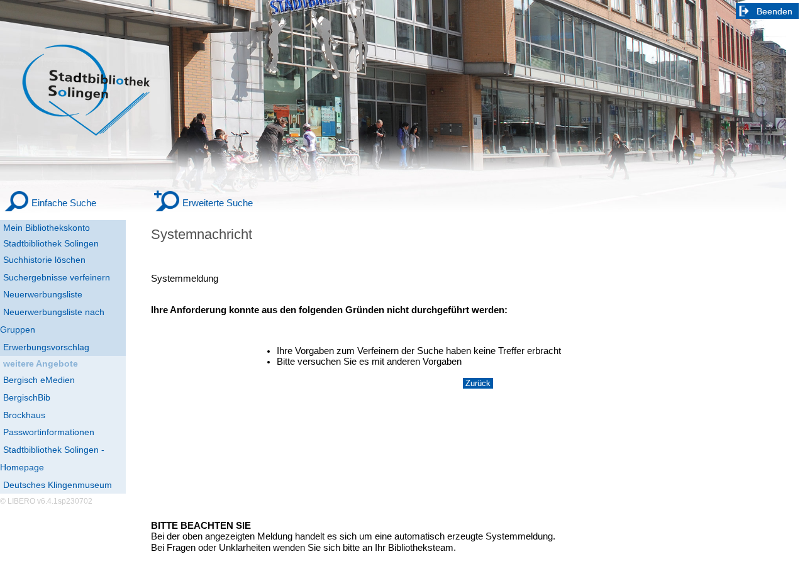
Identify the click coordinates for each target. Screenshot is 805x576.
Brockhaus (24, 415)
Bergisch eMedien (39, 380)
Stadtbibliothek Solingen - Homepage (52, 458)
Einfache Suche (63, 202)
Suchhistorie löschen (44, 260)
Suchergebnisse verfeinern (56, 277)
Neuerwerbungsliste (42, 294)
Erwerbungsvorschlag (46, 347)
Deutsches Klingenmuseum (57, 485)
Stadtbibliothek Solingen (51, 243)
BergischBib (26, 397)
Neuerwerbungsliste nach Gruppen (52, 321)
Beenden (774, 11)
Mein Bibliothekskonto (46, 228)
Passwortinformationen (48, 432)
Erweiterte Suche (217, 202)
